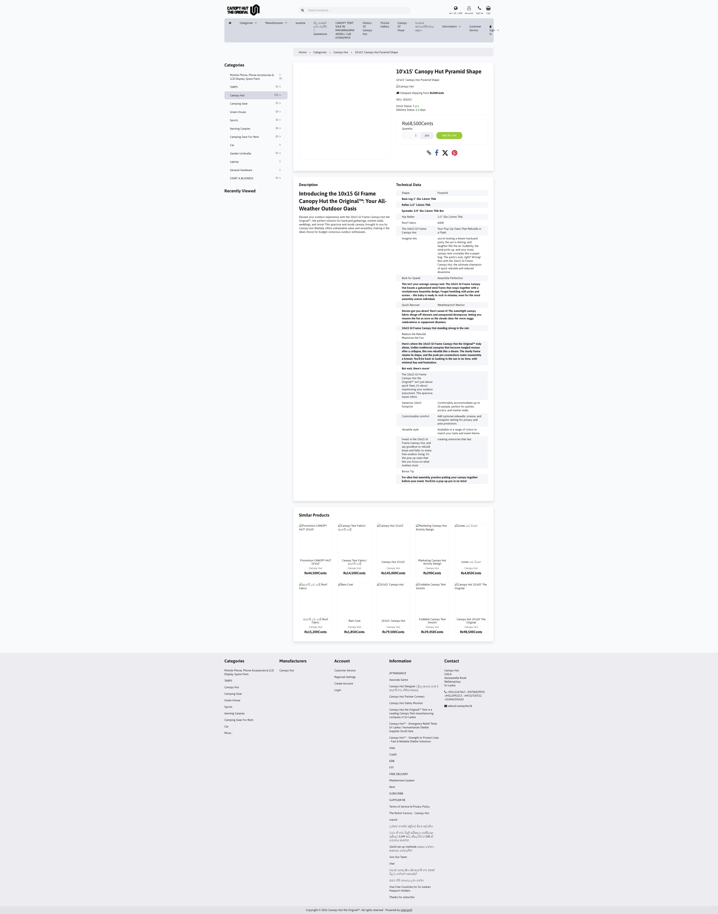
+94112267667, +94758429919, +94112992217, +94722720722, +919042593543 (464, 695)
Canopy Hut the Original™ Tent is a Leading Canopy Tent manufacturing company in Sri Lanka (411, 713)
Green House (254, 112)
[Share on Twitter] (445, 153)
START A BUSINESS (254, 178)
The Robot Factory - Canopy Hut (409, 813)
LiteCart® (406, 910)
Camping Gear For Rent (254, 136)
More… (228, 733)
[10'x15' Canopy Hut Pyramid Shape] (230, 199)
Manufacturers (274, 22)
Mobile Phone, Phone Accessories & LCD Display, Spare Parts (256, 76)
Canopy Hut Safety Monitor (406, 703)
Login (337, 690)
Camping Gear (254, 103)
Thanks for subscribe (402, 897)
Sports (254, 120)
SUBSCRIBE (396, 793)
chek (392, 747)
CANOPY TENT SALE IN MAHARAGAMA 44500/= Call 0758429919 (344, 30)
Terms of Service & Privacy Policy (409, 806)
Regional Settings (345, 676)
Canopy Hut (254, 95)
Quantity (407, 128)
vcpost (393, 819)
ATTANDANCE (397, 673)
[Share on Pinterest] (454, 153)
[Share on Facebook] (436, 153)
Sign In (492, 32)
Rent (392, 786)
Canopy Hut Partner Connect (406, 696)
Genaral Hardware (241, 170)
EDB (391, 761)
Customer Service (475, 28)
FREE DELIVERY (398, 774)
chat (392, 863)
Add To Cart (449, 135)
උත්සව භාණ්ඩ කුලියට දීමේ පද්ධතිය (411, 826)
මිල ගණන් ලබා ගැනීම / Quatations (320, 28)
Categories (246, 22)
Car (232, 145)
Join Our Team (398, 857)
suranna (300, 22)
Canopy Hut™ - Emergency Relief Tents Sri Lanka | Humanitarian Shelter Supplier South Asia (413, 727)
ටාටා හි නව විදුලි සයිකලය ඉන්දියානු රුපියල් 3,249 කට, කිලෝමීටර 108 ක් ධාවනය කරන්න (411, 836)
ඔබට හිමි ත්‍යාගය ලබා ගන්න (406, 880)
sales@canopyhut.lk (460, 705)
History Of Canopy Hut (367, 28)
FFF (391, 767)
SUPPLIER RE (397, 800)
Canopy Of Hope (402, 26)
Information (449, 26)
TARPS (254, 87)
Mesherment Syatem (402, 780)
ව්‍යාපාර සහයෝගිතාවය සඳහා (424, 26)
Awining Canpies (254, 128)
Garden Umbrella (254, 153)
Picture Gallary (385, 24)
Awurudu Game (398, 679)
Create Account (343, 683)
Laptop (234, 161)
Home (302, 52)
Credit (393, 754)
